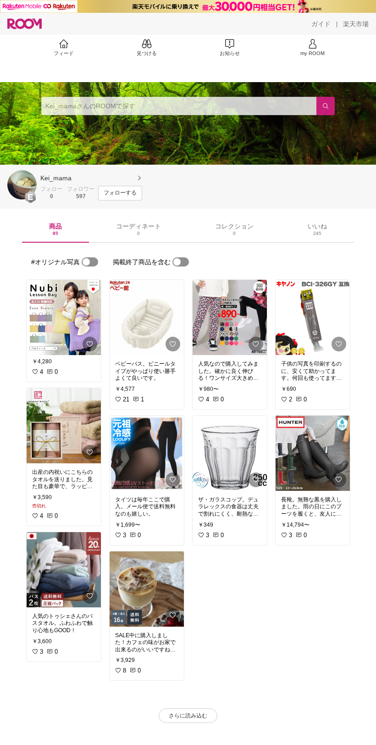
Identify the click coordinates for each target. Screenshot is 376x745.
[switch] (90, 262)
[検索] (325, 106)
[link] (64, 317)
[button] (22, 185)
